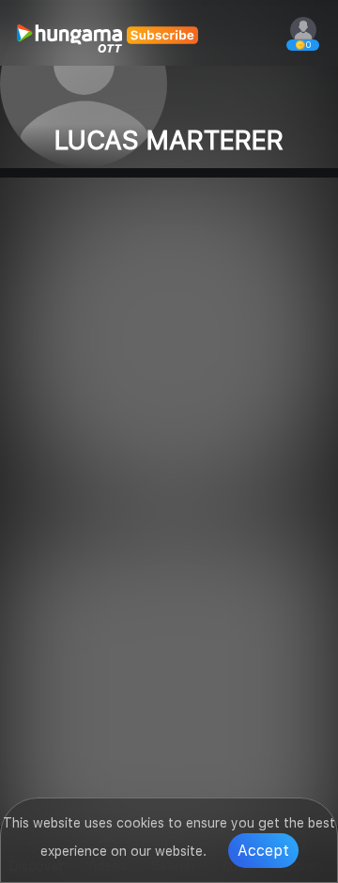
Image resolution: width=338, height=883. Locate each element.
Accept (263, 851)
